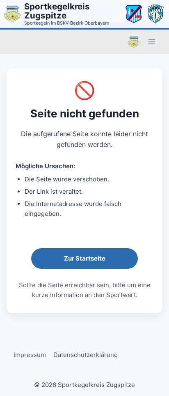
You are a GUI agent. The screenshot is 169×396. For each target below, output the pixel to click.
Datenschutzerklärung (85, 355)
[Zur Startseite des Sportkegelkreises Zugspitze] (12, 14)
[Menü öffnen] (151, 41)
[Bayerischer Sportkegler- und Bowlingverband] (155, 14)
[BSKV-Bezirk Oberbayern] (133, 14)
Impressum (30, 355)
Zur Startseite (84, 258)
